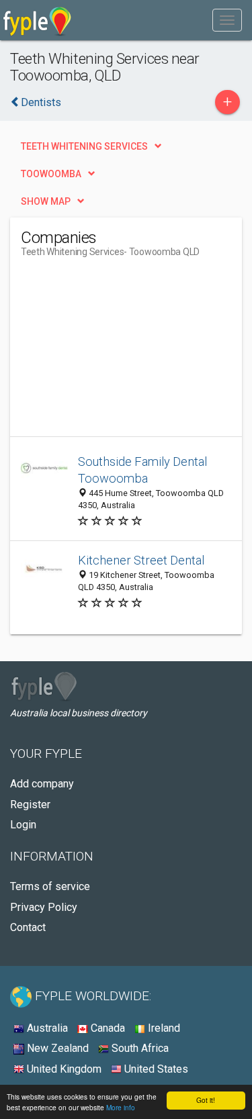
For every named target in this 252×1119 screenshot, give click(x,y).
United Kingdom (62, 1069)
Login (23, 824)
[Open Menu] (227, 20)
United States (155, 1069)
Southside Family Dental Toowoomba (142, 470)
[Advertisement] (121, 352)
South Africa (139, 1048)
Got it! (205, 1100)
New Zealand (56, 1048)
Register (30, 804)
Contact (28, 927)
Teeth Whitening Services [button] (84, 146)
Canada (106, 1028)
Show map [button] (46, 201)
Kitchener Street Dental (141, 560)
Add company (42, 783)
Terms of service (50, 886)
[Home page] (37, 20)
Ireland (162, 1028)
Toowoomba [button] (51, 173)
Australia (46, 1028)
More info (120, 1107)
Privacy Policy (43, 907)
